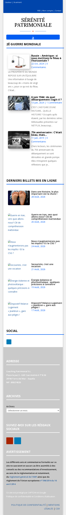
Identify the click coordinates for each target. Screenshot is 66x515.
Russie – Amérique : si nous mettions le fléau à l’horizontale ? (46, 58)
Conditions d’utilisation (44, 496)
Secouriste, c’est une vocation (42, 265)
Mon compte (47, 10)
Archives (10, 406)
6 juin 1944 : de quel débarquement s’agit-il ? (46, 98)
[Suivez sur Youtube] (9, 440)
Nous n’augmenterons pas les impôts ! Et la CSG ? (45, 242)
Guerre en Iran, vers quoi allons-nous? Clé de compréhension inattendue (46, 216)
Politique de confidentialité (18, 496)
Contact (58, 10)
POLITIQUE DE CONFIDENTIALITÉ (28, 504)
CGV (58, 508)
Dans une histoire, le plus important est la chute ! (44, 192)
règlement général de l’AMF (23, 476)
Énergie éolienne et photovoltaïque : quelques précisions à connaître (45, 282)
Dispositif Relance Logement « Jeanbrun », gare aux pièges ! (46, 305)
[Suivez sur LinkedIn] (8, 341)
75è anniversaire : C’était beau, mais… (46, 134)
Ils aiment (18, 2)
